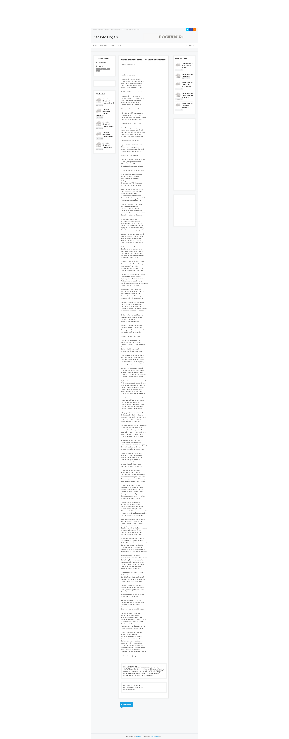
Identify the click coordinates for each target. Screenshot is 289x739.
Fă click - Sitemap (103, 58)
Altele (119, 45)
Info (123, 29)
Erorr (127, 29)
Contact (137, 29)
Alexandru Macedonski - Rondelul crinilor (108, 134)
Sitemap (107, 29)
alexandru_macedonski (103, 69)
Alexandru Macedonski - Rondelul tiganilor (108, 124)
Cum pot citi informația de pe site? (133, 687)
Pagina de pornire (98, 29)
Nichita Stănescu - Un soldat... (187, 75)
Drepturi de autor (115, 29)
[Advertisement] (7, 13)
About (131, 29)
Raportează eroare (129, 689)
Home (95, 45)
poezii (98, 71)
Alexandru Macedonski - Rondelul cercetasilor (103, 112)
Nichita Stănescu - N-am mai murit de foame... (187, 95)
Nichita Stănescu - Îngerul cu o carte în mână (187, 85)
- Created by (151, 737)
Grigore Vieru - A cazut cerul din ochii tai (187, 66)
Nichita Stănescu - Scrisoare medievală (187, 106)
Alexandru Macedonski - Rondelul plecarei (108, 101)
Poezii (112, 45)
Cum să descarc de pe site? (131, 685)
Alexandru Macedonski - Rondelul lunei (107, 145)
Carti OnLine (139, 737)
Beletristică (103, 45)
